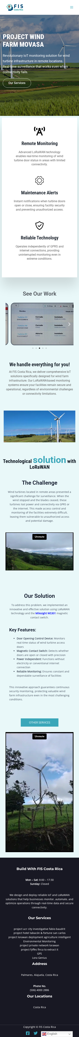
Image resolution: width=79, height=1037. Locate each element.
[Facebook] (28, 1033)
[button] (9, 324)
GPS (39, 953)
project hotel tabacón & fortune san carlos (40, 933)
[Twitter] (36, 1033)
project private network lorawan (39, 945)
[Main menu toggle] (71, 7)
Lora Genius (39, 957)
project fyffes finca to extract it (39, 949)
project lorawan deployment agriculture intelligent (39, 937)
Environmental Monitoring (39, 941)
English (51, 1033)
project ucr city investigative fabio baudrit (39, 929)
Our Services (16, 83)
